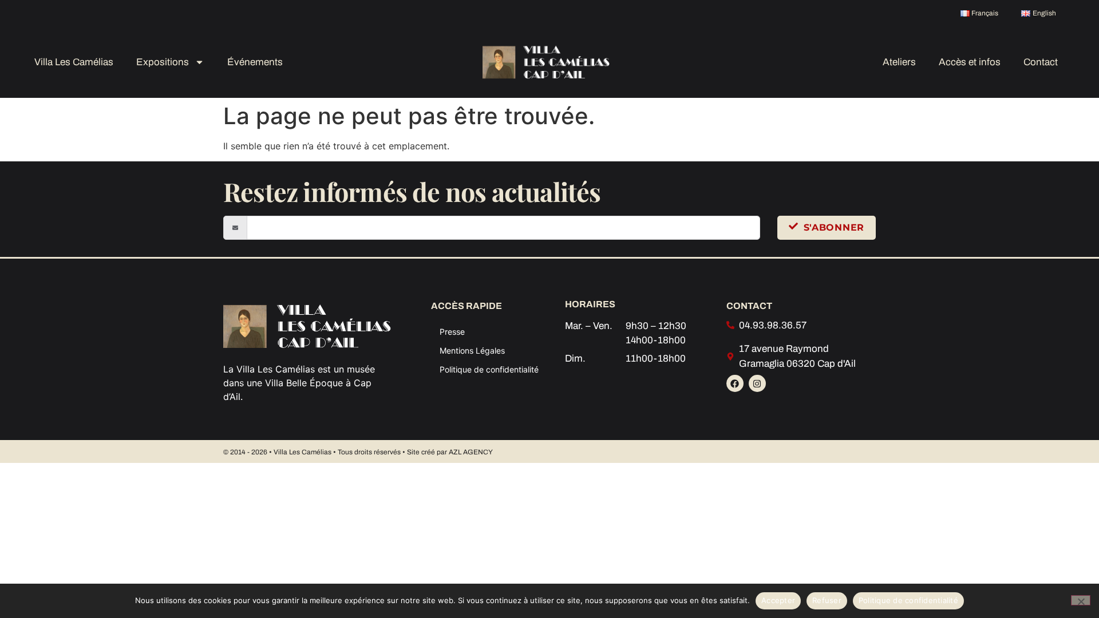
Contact (1040, 62)
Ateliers (899, 62)
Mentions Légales (472, 350)
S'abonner (834, 227)
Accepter (778, 600)
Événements (255, 62)
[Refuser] (1080, 600)
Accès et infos (970, 62)
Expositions (162, 62)
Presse (452, 331)
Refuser (826, 600)
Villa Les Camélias (73, 62)
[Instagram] (757, 383)
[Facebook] (735, 383)
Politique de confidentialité (489, 369)
